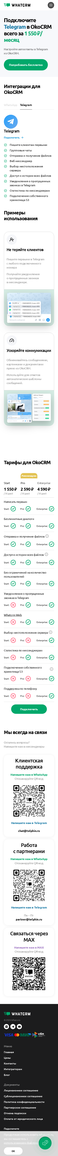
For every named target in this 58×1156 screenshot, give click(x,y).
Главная (9, 1052)
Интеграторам (13, 1069)
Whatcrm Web (13, 615)
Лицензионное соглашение (21, 1090)
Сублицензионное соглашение (23, 1096)
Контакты (10, 1063)
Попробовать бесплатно (26, 65)
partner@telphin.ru (29, 919)
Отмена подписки (15, 1113)
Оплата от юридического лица (23, 1118)
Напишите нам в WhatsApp (29, 774)
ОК (13, 1151)
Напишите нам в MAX (29, 947)
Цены (7, 1057)
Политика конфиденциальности (24, 1101)
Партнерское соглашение (20, 1107)
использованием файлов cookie (25, 1142)
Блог (7, 1075)
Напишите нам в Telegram (29, 823)
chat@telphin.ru (29, 831)
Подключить (12, 137)
